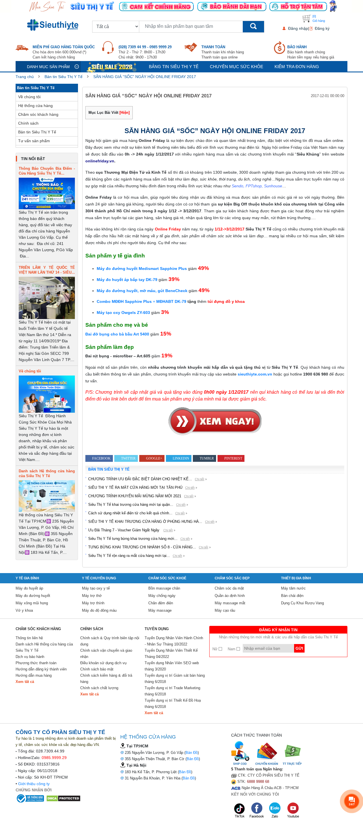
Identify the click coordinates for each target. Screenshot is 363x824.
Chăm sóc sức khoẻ (167, 578)
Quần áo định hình (230, 596)
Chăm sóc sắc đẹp (232, 578)
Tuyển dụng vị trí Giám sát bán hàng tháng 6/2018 (175, 678)
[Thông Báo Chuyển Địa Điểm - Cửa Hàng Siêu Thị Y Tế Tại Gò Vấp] (47, 193)
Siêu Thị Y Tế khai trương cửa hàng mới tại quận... (130, 504)
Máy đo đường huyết (33, 596)
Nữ (215, 649)
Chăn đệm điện (160, 603)
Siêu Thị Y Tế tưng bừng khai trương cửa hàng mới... (133, 538)
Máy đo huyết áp (29, 588)
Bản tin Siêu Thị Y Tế (64, 76)
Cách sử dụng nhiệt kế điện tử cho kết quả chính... (130, 513)
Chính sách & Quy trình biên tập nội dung (109, 641)
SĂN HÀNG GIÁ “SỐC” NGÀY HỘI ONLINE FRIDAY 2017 (144, 76)
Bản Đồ (191, 752)
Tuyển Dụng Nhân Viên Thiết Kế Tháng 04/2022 (171, 653)
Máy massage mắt (230, 603)
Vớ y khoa (24, 610)
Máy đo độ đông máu (99, 610)
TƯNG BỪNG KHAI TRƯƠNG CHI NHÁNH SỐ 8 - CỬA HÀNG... (142, 547)
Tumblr (207, 458)
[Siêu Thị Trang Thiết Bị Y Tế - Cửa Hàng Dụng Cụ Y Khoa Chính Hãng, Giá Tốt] (181, 6)
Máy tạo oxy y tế (96, 588)
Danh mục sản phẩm (48, 66)
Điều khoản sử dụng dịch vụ (103, 663)
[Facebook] (257, 810)
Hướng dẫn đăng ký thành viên (41, 669)
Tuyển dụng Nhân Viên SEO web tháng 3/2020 (172, 666)
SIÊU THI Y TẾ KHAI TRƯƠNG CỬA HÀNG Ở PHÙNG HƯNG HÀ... (145, 521)
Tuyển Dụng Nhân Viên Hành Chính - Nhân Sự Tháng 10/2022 (174, 641)
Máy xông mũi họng (32, 603)
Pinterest (233, 458)
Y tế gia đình (27, 578)
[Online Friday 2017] (214, 421)
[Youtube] (292, 810)
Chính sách (28, 123)
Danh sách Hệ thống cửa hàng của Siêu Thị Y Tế (44, 647)
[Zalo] (275, 810)
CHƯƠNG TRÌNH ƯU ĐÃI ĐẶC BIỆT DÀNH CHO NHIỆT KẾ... (140, 479)
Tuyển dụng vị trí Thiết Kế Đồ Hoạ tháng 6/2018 (173, 703)
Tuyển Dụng (157, 629)
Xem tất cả (25, 682)
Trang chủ (25, 76)
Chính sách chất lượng (99, 688)
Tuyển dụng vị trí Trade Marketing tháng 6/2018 (172, 691)
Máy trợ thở (92, 596)
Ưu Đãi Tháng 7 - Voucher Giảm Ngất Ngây (124, 530)
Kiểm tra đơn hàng (297, 66)
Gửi (299, 648)
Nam (232, 649)
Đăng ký (322, 28)
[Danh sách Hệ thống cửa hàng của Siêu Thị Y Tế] (47, 496)
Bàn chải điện (292, 596)
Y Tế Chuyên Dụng (99, 578)
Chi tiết (199, 479)
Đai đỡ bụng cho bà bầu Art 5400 (117, 334)
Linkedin (181, 458)
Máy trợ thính (93, 603)
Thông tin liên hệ (29, 638)
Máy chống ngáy (162, 596)
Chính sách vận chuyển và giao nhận (106, 653)
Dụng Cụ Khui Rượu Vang (302, 603)
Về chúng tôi (29, 97)
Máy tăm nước (293, 588)
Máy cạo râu (225, 610)
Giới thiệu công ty (34, 783)
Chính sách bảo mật (96, 669)
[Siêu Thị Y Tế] (54, 25)
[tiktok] (239, 810)
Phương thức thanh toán (36, 663)
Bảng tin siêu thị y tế (174, 66)
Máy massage (160, 610)
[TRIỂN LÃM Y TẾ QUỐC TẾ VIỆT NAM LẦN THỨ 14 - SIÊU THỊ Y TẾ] (47, 297)
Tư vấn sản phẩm (34, 141)
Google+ (154, 458)
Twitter (128, 458)
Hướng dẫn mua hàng (34, 675)
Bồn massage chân (164, 588)
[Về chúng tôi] (47, 393)
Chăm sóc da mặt (229, 588)
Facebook (101, 458)
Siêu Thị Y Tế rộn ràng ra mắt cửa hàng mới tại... (129, 555)
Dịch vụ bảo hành (30, 657)
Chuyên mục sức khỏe (236, 66)
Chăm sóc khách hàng (38, 114)
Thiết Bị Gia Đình (296, 578)
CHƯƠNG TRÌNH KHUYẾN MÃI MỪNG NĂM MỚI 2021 (134, 496)
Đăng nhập (298, 28)
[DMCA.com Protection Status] (63, 798)
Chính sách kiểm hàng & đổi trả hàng (106, 678)
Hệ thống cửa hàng (35, 105)
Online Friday (168, 229)
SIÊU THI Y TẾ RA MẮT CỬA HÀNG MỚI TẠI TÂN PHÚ (135, 487)
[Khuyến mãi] (112, 66)
